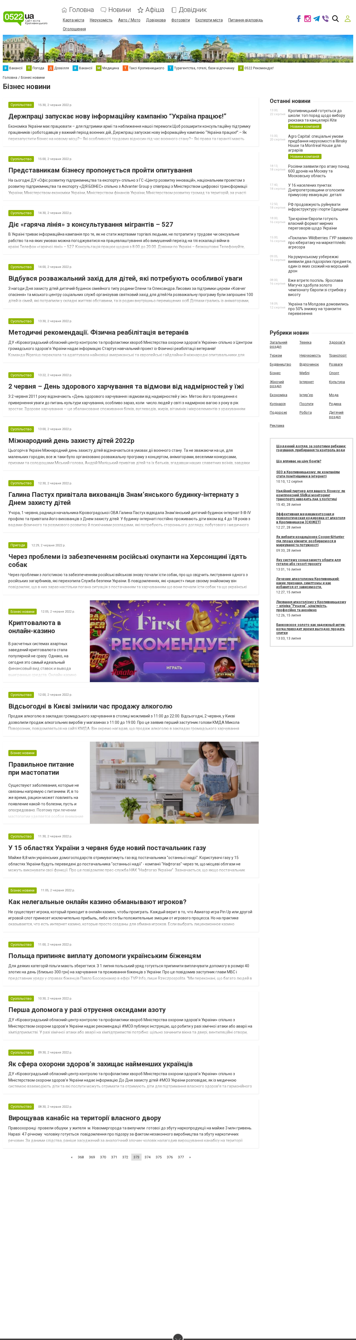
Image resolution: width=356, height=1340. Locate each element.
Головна (81, 10)
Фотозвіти (180, 20)
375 (159, 1157)
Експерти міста (209, 20)
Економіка (278, 395)
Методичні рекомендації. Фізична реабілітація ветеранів (98, 332)
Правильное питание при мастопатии (41, 768)
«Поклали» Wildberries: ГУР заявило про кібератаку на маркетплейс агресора (320, 243)
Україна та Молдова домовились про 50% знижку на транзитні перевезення (318, 309)
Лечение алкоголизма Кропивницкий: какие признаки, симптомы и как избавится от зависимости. (307, 583)
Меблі (305, 373)
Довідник (193, 10)
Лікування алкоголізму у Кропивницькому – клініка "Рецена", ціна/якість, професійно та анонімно (311, 606)
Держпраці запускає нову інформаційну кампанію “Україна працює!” (117, 116)
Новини (119, 10)
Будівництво (280, 364)
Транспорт (338, 355)
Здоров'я (337, 342)
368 (81, 1157)
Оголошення (74, 29)
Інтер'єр (306, 395)
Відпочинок (309, 364)
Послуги (306, 404)
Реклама (277, 425)
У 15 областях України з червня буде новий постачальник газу (107, 848)
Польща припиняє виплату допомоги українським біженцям (104, 956)
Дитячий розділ (336, 414)
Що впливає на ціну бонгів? (298, 461)
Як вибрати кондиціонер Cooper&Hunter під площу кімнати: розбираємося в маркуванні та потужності (310, 541)
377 (181, 1157)
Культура (337, 382)
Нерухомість (101, 20)
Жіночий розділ (277, 384)
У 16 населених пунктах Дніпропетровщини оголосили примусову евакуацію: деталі (316, 190)
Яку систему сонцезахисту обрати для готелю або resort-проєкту (308, 562)
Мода (333, 395)
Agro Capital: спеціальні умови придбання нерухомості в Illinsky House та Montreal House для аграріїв (317, 143)
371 (114, 1157)
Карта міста (73, 20)
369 (92, 1157)
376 (170, 1157)
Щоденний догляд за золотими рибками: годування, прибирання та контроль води (311, 448)
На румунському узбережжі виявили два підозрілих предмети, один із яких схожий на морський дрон (320, 264)
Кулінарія (278, 404)
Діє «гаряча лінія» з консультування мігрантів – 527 (90, 224)
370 (103, 1157)
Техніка (306, 342)
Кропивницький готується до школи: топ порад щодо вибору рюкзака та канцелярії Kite (316, 115)
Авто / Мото (129, 20)
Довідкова (156, 20)
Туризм (276, 355)
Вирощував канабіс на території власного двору (84, 1118)
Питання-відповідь (245, 20)
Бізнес (275, 373)
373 (136, 1157)
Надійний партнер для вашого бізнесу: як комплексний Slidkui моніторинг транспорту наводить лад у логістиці (310, 495)
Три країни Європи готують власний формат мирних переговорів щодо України (313, 223)
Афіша (154, 10)
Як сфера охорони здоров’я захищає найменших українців (100, 1064)
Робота (306, 412)
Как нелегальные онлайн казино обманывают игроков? (97, 902)
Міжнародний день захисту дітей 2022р (71, 441)
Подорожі (278, 412)
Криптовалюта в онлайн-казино (34, 627)
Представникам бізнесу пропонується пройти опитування (100, 170)
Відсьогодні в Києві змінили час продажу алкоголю (90, 706)
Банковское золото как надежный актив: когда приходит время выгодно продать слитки (310, 629)
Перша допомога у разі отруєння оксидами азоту (87, 1010)
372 (125, 1157)
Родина (335, 404)
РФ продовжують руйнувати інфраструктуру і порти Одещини (318, 206)
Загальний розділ (278, 344)
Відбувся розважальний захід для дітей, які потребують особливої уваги (125, 278)
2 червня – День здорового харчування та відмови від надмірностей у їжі (126, 386)
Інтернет (307, 382)
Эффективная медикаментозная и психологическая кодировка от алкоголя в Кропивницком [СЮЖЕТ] (310, 518)
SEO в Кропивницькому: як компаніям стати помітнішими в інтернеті (308, 474)
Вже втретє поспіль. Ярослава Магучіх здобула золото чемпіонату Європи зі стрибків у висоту (317, 287)
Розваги (336, 364)
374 (147, 1157)
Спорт (334, 373)
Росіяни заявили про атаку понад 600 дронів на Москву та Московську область (318, 171)
